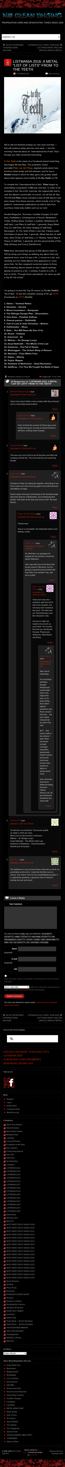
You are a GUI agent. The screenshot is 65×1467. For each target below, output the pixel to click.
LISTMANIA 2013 (13, 1171)
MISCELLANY (12, 1218)
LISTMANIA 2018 (13, 1188)
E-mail (14, 959)
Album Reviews (12, 1128)
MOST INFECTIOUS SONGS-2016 (20, 1248)
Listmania (10, 1165)
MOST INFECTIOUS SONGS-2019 (20, 1258)
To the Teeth (56, 377)
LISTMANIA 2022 (13, 1201)
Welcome (10, 1341)
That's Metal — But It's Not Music (19, 1321)
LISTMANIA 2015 (13, 1178)
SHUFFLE (10, 1314)
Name (14, 949)
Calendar (10, 1138)
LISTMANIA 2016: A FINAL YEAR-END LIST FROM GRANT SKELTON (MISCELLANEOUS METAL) (45, 47)
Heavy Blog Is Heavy (15, 1395)
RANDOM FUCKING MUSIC (17, 1294)
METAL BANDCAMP (15, 1408)
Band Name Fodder (14, 1131)
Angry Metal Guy (13, 1365)
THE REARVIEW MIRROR (17, 1328)
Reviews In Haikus (14, 1301)
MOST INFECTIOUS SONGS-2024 (20, 1274)
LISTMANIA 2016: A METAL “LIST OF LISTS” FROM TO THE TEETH (35, 65)
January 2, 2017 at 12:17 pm (22, 863)
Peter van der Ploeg (27, 514)
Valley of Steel (12, 1442)
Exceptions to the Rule (15, 1145)
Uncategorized (12, 1334)
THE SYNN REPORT (15, 1331)
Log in (9, 1102)
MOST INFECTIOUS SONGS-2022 (20, 1268)
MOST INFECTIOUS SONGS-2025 (20, 1278)
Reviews (9, 1298)
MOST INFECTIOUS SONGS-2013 (20, 1238)
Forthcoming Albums (14, 1151)
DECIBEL (11, 1385)
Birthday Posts (12, 1135)
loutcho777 (15, 820)
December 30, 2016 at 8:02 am (23, 395)
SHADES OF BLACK (14, 1308)
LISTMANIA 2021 (13, 1198)
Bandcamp (11, 1368)
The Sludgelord (13, 1428)
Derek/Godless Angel (20, 391)
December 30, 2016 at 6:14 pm (46, 664)
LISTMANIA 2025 (13, 1211)
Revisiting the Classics (15, 1304)
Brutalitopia (11, 1375)
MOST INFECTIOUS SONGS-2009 (20, 1224)
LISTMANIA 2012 (13, 1168)
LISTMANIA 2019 (13, 1191)
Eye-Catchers (12, 1148)
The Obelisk (11, 1425)
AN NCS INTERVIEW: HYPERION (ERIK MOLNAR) (13, 47)
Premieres (10, 1291)
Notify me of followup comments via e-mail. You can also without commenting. (32, 988)
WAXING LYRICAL (14, 1338)
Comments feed (13, 1109)
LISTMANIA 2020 (13, 1194)
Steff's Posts (11, 1318)
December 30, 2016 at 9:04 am (23, 477)
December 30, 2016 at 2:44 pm (39, 593)
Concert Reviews (13, 1141)
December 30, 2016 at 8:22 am (30, 419)
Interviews (10, 1158)
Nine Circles (12, 1415)
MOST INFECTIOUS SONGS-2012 (20, 1235)
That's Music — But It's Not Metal (19, 1324)
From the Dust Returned (16, 1392)
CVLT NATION (12, 1378)
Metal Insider (12, 1412)
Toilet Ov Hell (12, 1432)
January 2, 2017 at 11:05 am (22, 824)
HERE (55, 294)
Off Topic (9, 1284)
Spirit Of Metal (12, 1422)
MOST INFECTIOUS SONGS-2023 (20, 1271)
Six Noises (11, 1418)
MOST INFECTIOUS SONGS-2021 (20, 1265)
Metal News (11, 1215)
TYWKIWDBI (12, 1438)
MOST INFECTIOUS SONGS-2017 (20, 1251)
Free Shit (10, 1155)
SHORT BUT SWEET (15, 1311)
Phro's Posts (11, 1288)
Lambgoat (11, 1402)
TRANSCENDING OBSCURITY (19, 1435)
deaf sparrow (12, 1382)
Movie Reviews (12, 1281)
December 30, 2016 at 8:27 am (23, 448)
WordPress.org (13, 1112)
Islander (18, 377)
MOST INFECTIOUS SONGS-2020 (20, 1261)
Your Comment (15, 904)
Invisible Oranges (14, 1398)
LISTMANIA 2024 (13, 1208)
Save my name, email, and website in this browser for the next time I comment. (31, 980)
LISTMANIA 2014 (13, 1175)
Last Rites (11, 1405)
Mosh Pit (9, 1221)
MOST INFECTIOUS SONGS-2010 (20, 1228)
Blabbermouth (12, 1372)
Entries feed (11, 1106)
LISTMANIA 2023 (13, 1205)
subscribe (24, 990)
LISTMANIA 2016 (22, 74)
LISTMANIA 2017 (13, 1185)
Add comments (53, 74)
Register (10, 1099)
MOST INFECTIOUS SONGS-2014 (20, 1241)
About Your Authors (14, 1125)
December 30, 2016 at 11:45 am (31, 517)
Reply (55, 409)
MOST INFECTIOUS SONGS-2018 (20, 1254)
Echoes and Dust (14, 1388)
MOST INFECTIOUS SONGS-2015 (20, 1244)
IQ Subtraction (12, 1161)
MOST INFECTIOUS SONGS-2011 (20, 1231)
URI (15, 969)
